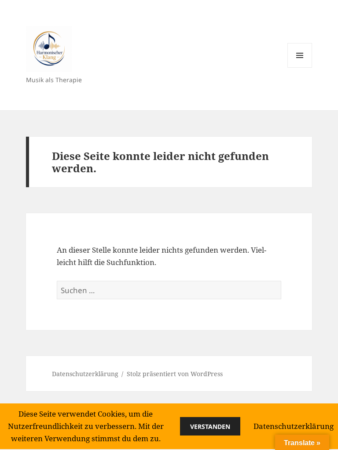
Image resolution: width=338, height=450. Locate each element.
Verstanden (210, 426)
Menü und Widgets (300, 67)
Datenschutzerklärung (85, 374)
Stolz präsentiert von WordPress (175, 374)
